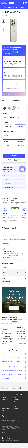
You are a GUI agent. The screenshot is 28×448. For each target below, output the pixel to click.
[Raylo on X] (7, 438)
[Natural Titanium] (14, 108)
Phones (22, 7)
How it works (6, 94)
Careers (16, 401)
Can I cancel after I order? (8, 366)
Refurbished (20, 126)
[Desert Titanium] (9, 108)
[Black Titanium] (5, 108)
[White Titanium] (18, 108)
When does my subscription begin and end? (11, 362)
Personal (11, 2)
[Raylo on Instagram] (4, 438)
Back (5, 7)
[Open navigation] (26, 3)
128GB (5, 117)
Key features (5, 267)
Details (4, 278)
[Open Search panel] (20, 3)
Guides (15, 403)
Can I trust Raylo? (6, 378)
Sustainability (4, 399)
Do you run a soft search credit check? (11, 374)
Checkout (14, 155)
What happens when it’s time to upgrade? (12, 370)
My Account (4, 397)
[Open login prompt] (23, 3)
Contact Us (16, 399)
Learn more (6, 243)
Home (9, 7)
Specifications (6, 281)
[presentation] (14, 30)
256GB (12, 117)
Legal (15, 406)
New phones (4, 406)
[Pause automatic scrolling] (25, 318)
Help (15, 397)
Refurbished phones (6, 408)
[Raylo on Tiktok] (9, 438)
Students (16, 408)
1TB (18, 117)
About (3, 410)
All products (15, 7)
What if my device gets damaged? (10, 357)
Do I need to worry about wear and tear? (12, 353)
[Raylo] (5, 3)
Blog (3, 403)
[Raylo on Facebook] (2, 438)
